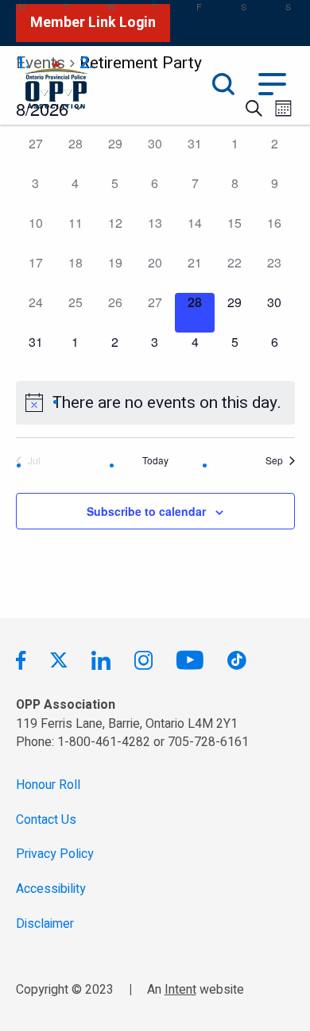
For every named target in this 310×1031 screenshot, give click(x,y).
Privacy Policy (55, 854)
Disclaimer (45, 924)
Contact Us (46, 820)
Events (40, 63)
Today (155, 460)
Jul (34, 460)
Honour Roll (48, 785)
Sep (274, 460)
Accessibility (51, 889)
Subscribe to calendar (146, 511)
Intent (180, 989)
